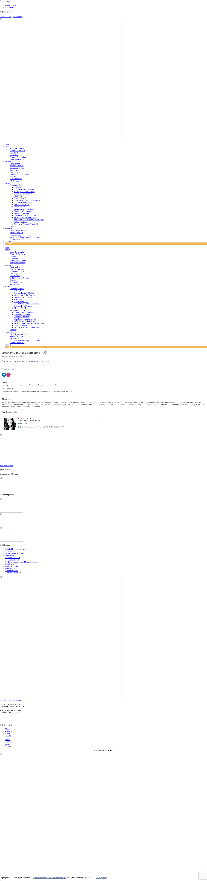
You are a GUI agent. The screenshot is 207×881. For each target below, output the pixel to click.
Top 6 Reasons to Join (18, 231)
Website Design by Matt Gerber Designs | (49, 878)
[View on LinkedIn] (4, 376)
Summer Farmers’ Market (24, 189)
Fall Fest (17, 187)
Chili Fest (18, 196)
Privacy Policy (101, 878)
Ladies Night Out (21, 198)
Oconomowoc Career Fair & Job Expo (29, 220)
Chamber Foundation (18, 157)
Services (13, 177)
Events (7, 183)
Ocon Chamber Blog (17, 239)
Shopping (13, 170)
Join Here (8, 243)
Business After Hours (22, 211)
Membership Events (17, 207)
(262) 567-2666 (6, 717)
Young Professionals (17, 159)
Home (7, 144)
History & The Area (17, 151)
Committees (14, 155)
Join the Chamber (16, 233)
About (7, 146)
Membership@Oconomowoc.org (12, 721)
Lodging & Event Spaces (19, 174)
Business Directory (17, 166)
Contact (8, 241)
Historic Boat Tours (21, 205)
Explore (8, 161)
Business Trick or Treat (23, 194)
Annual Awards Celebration (24, 209)
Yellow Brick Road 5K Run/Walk (27, 200)
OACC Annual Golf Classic (25, 218)
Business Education (21, 213)
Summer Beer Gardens (23, 202)
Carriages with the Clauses (24, 192)
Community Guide (17, 168)
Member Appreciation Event (25, 215)
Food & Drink (15, 172)
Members (8, 228)
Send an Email (23, 424)
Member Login (15, 235)
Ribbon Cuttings (20, 222)
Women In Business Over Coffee (26, 224)
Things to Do (15, 164)
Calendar (13, 226)
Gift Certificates (16, 179)
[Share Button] (45, 352)
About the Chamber (17, 148)
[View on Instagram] (8, 376)
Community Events (17, 185)
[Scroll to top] (1, 880)
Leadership (14, 153)
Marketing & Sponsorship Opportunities (25, 237)
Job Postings (14, 181)
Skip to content (5, 1)
